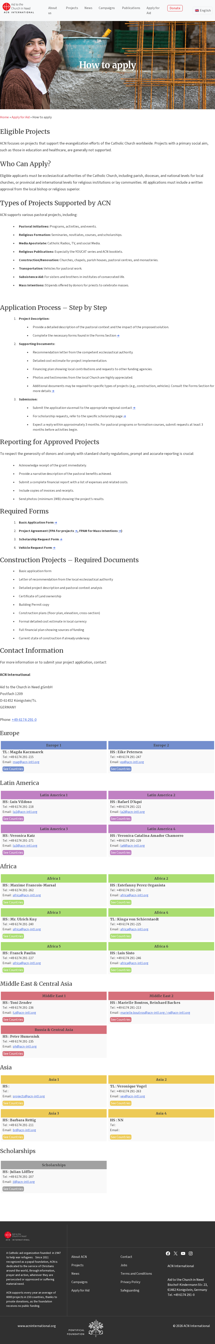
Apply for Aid (153, 10)
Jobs (124, 1265)
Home (4, 117)
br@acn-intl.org (24, 1130)
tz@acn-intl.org (24, 1012)
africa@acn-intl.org (27, 895)
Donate (175, 8)
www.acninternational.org (37, 1326)
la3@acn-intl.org (25, 845)
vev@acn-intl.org (132, 1096)
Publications (131, 8)
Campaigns (107, 8)
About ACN (79, 1256)
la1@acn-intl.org (25, 812)
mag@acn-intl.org (26, 762)
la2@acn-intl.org (132, 812)
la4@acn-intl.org (132, 845)
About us (52, 10)
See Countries (13, 769)
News (88, 8)
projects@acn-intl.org (29, 1096)
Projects (72, 8)
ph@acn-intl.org (25, 1046)
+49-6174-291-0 (24, 719)
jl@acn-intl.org (24, 1181)
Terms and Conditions (136, 1273)
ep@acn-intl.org (132, 762)
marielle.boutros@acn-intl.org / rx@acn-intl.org (155, 1012)
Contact (126, 1256)
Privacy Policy (130, 1282)
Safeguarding (130, 1290)
